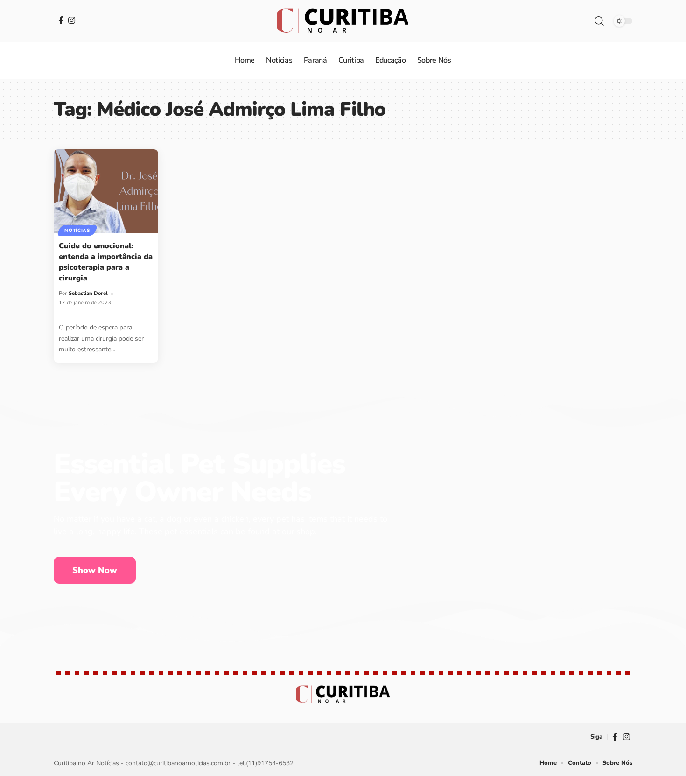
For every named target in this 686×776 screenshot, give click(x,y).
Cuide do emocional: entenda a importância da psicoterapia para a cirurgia (106, 262)
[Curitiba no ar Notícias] (342, 21)
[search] (599, 21)
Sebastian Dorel (88, 293)
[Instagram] (71, 20)
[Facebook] (61, 20)
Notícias (77, 230)
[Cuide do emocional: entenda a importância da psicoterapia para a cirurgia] (106, 191)
